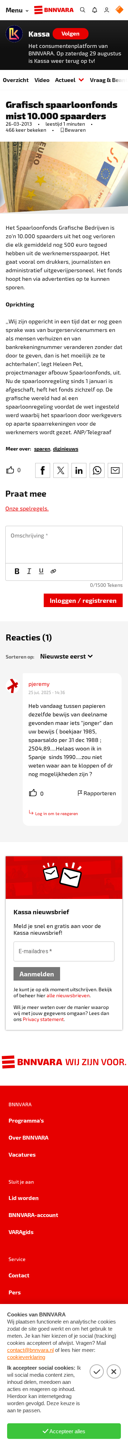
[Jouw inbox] (94, 10)
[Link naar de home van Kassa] (14, 33)
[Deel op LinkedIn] (79, 470)
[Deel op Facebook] (43, 470)
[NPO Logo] (119, 10)
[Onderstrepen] (41, 572)
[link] (42, 448)
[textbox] (64, 544)
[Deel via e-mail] (115, 470)
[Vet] (17, 572)
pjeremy (38, 683)
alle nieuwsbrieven (68, 995)
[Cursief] (29, 572)
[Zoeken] (82, 10)
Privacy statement (43, 1019)
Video (41, 79)
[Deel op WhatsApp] (97, 470)
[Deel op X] (61, 470)
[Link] (53, 572)
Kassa (39, 33)
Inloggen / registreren (83, 600)
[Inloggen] (106, 10)
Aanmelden (37, 973)
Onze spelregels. (27, 508)
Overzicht (16, 79)
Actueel (65, 79)
